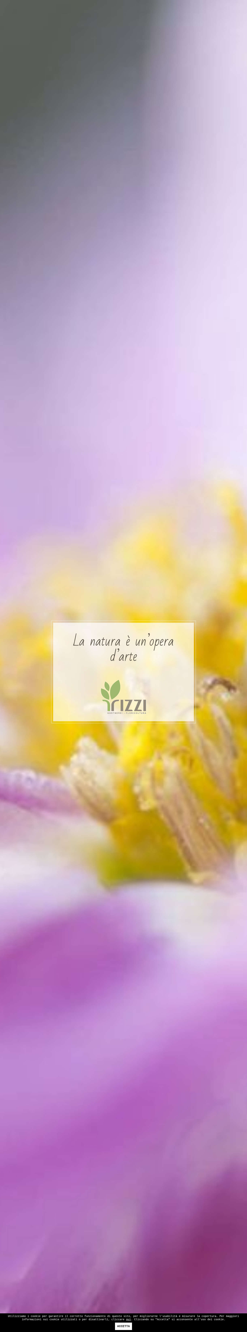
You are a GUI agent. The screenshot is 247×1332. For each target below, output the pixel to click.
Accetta (123, 1326)
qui (128, 1319)
